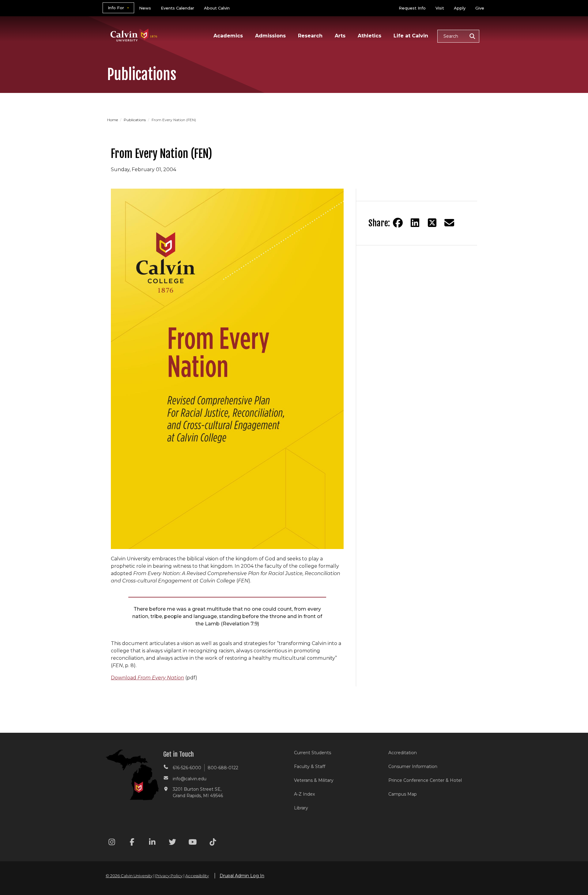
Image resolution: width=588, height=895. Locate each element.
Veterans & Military (314, 780)
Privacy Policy (169, 875)
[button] (458, 36)
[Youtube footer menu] (192, 843)
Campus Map (402, 794)
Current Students (312, 752)
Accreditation (402, 752)
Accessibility (197, 875)
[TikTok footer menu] (212, 843)
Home (113, 119)
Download (147, 678)
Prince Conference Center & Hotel (425, 780)
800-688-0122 (223, 767)
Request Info (412, 8)
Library (301, 808)
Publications (135, 119)
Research (310, 36)
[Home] (134, 27)
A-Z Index (304, 794)
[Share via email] (449, 223)
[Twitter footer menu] (172, 843)
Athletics (369, 36)
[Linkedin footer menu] (152, 843)
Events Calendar (177, 8)
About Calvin (217, 8)
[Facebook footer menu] (132, 843)
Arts (340, 36)
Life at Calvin (411, 36)
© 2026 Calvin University (129, 875)
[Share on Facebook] (398, 223)
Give (479, 8)
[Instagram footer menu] (111, 843)
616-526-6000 (187, 767)
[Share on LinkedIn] (415, 223)
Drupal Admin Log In (242, 875)
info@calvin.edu (189, 779)
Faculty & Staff (309, 766)
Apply (460, 8)
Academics (228, 36)
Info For (116, 7)
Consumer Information (412, 766)
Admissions (270, 36)
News (145, 8)
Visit (439, 8)
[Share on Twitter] (432, 223)
